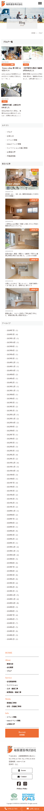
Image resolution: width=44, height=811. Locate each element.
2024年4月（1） (13, 378)
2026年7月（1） (13, 330)
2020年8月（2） (13, 515)
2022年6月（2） (13, 439)
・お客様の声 (10, 152)
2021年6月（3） (13, 487)
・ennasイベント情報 (13, 144)
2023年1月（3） (13, 411)
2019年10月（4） (13, 555)
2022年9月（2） (13, 427)
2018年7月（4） (13, 615)
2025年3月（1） (13, 358)
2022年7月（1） (13, 435)
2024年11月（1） (13, 366)
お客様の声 (11, 724)
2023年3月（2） (13, 407)
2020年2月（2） (13, 539)
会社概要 (10, 667)
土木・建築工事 (12, 689)
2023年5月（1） (13, 402)
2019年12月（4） (13, 547)
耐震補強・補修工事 (14, 692)
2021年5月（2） (13, 491)
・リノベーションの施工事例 (16, 148)
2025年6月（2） (13, 350)
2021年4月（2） (13, 495)
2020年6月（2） (13, 523)
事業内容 (10, 664)
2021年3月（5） (13, 499)
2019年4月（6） (13, 579)
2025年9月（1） (13, 346)
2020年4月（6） (13, 531)
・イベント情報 (11, 140)
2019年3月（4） (13, 583)
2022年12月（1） (13, 415)
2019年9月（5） (13, 559)
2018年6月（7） (13, 619)
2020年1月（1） (13, 543)
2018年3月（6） (13, 631)
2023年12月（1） (13, 386)
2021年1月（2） (13, 507)
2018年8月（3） (13, 611)
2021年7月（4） (13, 483)
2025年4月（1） (13, 354)
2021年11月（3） (13, 467)
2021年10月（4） (13, 471)
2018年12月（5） (13, 595)
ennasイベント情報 (13, 720)
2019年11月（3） (13, 551)
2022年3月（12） (13, 451)
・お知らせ (9, 136)
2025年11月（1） (13, 338)
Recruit (22, 733)
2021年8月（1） (13, 479)
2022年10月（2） (13, 423)
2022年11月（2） (13, 419)
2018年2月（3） (13, 635)
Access (23, 770)
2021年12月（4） (13, 463)
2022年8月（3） (13, 431)
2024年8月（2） (13, 374)
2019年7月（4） (13, 567)
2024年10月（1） (13, 370)
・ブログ (8, 132)
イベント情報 (11, 717)
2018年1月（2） (13, 639)
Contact (23, 777)
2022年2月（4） (13, 455)
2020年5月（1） (13, 527)
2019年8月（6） (13, 563)
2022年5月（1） (13, 443)
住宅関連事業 (11, 681)
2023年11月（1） (13, 390)
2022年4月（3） (13, 447)
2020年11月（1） (13, 511)
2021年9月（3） (13, 475)
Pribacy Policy (22, 789)
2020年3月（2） (13, 535)
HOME (33, 33)
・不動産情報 (10, 156)
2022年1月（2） (13, 459)
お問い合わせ (34, 809)
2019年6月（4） (13, 571)
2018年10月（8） (13, 603)
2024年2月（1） (13, 382)
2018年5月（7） (13, 623)
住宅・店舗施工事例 (14, 706)
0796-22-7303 (12, 809)
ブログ (40, 33)
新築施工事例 (11, 703)
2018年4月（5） (13, 627)
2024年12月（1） (13, 362)
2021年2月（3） (13, 503)
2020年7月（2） (13, 519)
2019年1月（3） (13, 591)
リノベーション (12, 685)
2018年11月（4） (13, 599)
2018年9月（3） (13, 607)
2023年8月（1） (13, 394)
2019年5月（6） (13, 575)
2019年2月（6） (13, 587)
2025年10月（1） (13, 342)
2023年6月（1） (13, 398)
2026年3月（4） (13, 334)
